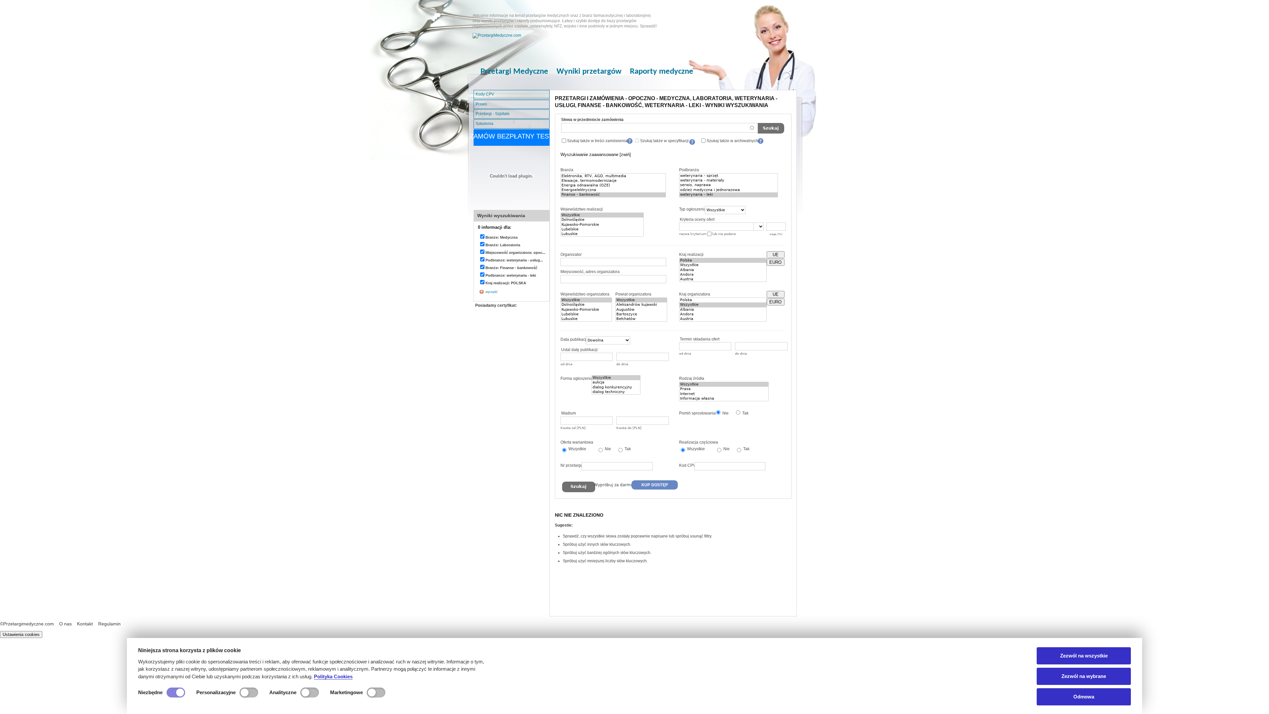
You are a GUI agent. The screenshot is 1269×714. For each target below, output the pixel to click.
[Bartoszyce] (641, 314)
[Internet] (723, 394)
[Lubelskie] (602, 229)
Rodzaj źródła (691, 378)
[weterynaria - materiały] (728, 180)
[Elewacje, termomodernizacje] (613, 180)
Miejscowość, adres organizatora (590, 271)
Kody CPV (485, 94)
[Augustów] (641, 309)
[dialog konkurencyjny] (616, 387)
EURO (775, 262)
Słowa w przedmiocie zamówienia (592, 119)
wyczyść (491, 292)
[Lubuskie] (602, 234)
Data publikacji (573, 339)
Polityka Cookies (333, 676)
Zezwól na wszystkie (1084, 655)
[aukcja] (616, 382)
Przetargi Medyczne (514, 71)
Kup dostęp (654, 485)
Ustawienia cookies (21, 634)
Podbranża (689, 170)
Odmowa (1083, 696)
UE (776, 254)
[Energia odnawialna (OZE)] (613, 185)
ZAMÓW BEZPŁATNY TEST (511, 136)
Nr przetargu (571, 465)
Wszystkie (576, 449)
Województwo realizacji (581, 209)
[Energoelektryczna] (613, 190)
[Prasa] (723, 389)
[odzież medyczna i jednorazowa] (728, 190)
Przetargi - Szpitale (493, 113)
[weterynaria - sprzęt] (728, 176)
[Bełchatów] (641, 319)
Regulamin (109, 623)
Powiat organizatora (633, 294)
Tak (745, 413)
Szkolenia (484, 123)
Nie (725, 413)
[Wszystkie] (602, 215)
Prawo (481, 104)
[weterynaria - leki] (728, 194)
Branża (566, 170)
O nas (65, 623)
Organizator (571, 254)
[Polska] (722, 260)
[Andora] (722, 274)
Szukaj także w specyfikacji (664, 141)
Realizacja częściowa (698, 442)
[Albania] (722, 270)
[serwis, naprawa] (728, 185)
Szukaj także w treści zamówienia (597, 141)
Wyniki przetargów (589, 71)
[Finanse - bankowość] (613, 194)
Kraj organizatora (694, 294)
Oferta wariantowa (576, 442)
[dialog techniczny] (616, 392)
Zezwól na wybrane (1083, 676)
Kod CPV (687, 465)
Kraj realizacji (691, 254)
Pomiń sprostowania (697, 413)
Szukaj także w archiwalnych (732, 141)
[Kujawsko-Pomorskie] (602, 224)
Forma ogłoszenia (576, 378)
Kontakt (85, 623)
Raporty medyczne (661, 71)
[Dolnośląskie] (602, 220)
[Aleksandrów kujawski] (641, 304)
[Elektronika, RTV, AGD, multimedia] (613, 176)
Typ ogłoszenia (692, 209)
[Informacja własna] (723, 398)
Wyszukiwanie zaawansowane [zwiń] (595, 154)
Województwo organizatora (584, 294)
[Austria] (722, 279)
